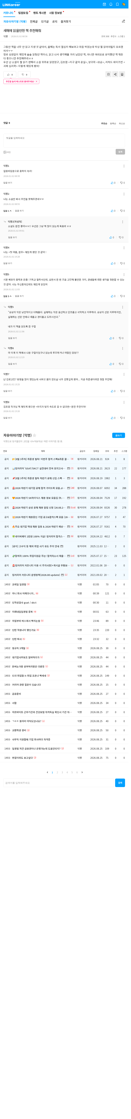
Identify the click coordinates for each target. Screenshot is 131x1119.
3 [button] (62, 772)
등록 (120, 152)
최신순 (122, 123)
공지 (54, 21)
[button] (47, 772)
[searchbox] (58, 783)
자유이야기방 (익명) (15, 21)
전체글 (34, 21)
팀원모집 (23, 13)
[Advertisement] (64, 99)
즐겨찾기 (66, 21)
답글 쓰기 (7, 182)
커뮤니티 (8, 13)
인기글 (45, 21)
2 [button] (57, 772)
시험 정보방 (55, 13)
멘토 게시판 (39, 13)
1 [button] (52, 772)
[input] (64, 140)
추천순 (104, 123)
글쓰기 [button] (118, 435)
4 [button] (67, 772)
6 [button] (77, 772)
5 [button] (72, 772)
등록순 (113, 123)
